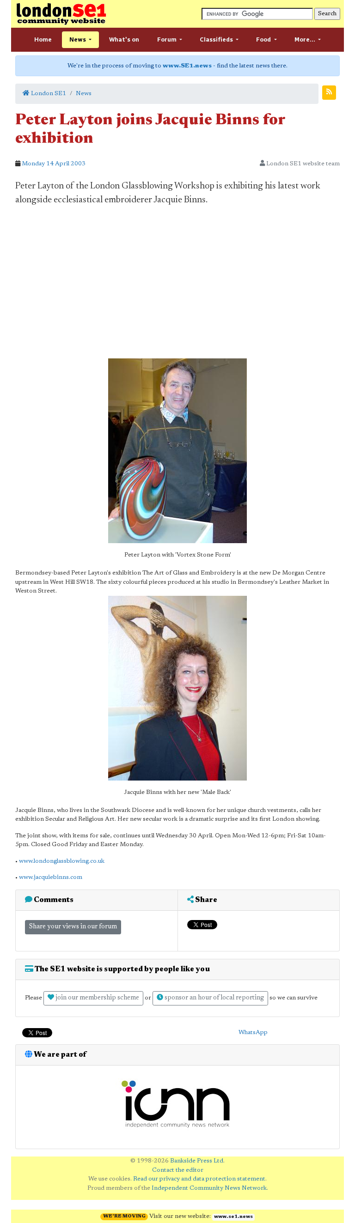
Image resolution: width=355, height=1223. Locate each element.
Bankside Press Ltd (196, 1161)
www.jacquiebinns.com (50, 877)
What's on (124, 39)
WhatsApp (253, 1032)
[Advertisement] (177, 282)
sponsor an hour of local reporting (213, 998)
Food (264, 39)
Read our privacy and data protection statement (199, 1179)
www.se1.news (233, 1217)
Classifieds (217, 39)
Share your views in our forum (73, 927)
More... (305, 39)
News (78, 39)
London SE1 (48, 94)
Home (43, 39)
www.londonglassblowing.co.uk (61, 861)
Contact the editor (177, 1170)
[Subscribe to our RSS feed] (329, 92)
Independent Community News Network (209, 1188)
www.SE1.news (187, 66)
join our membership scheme (96, 998)
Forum (167, 39)
